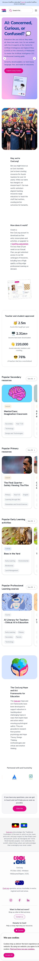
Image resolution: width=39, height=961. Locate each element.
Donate (20, 930)
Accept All (9, 955)
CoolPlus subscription (20, 244)
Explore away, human (13, 71)
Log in (23, 2)
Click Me (19, 808)
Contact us (19, 917)
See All (30, 379)
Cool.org (17, 701)
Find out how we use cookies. (22, 949)
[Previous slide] (4, 58)
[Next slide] (34, 58)
